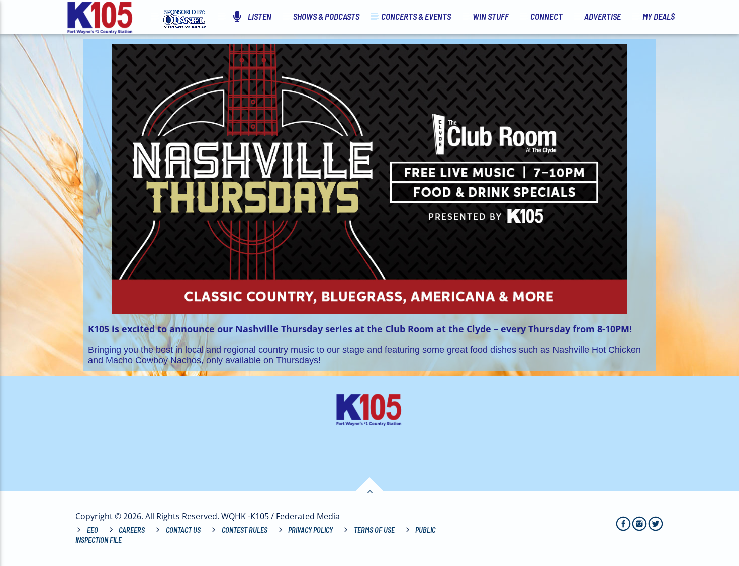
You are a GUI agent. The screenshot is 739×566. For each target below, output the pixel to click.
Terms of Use (374, 530)
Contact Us (183, 530)
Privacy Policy (310, 530)
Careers (132, 530)
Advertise (602, 16)
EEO (92, 530)
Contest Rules (244, 530)
